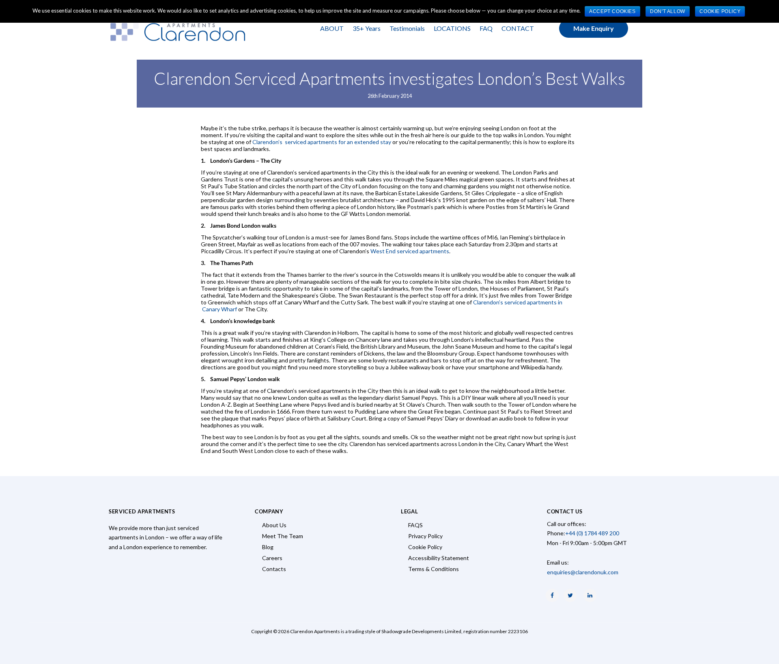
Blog (267, 546)
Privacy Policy (425, 535)
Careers (272, 557)
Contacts (274, 568)
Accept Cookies (612, 11)
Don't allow (667, 11)
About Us (274, 525)
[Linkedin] (590, 595)
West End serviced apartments (409, 251)
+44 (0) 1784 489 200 (592, 533)
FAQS (415, 525)
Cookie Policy (425, 546)
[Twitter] (570, 595)
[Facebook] (552, 595)
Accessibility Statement (438, 557)
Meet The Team (282, 535)
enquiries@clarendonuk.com (582, 572)
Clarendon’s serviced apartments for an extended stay (321, 141)
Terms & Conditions (433, 568)
